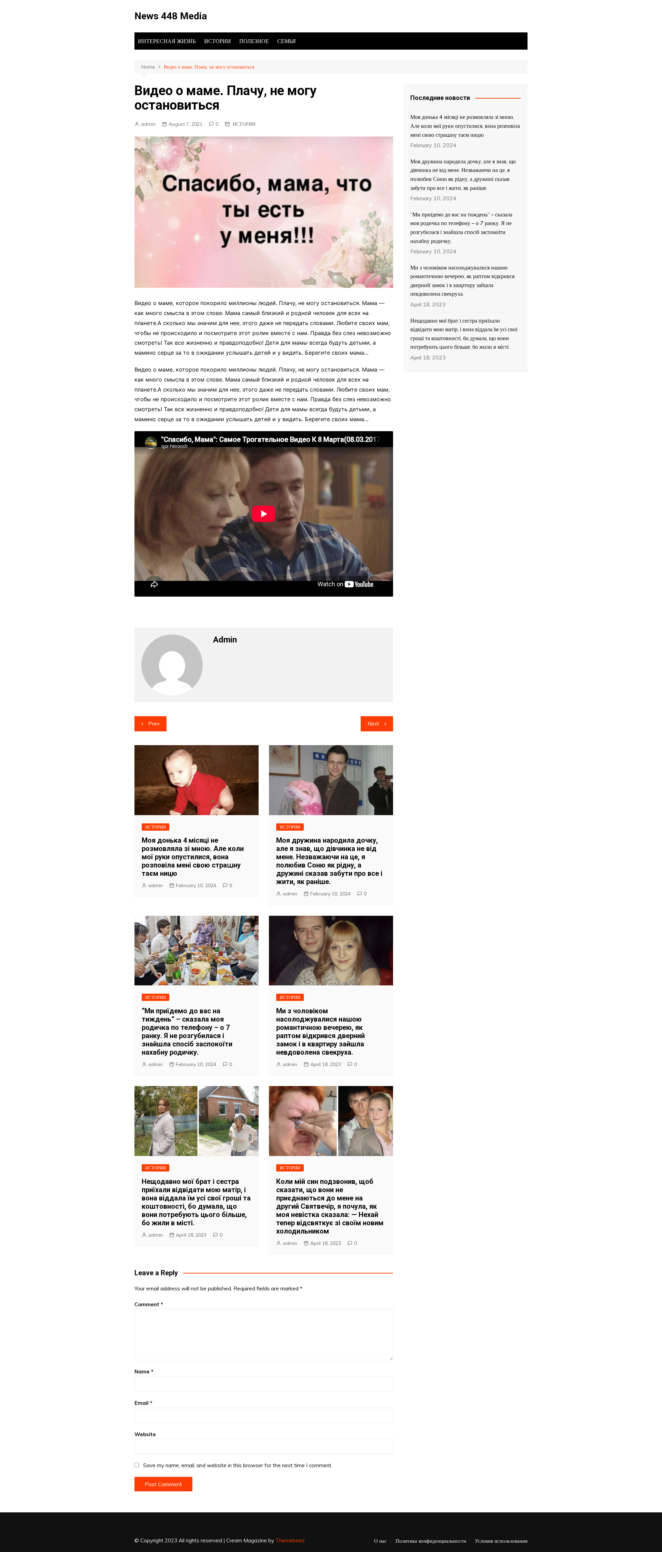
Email (143, 1403)
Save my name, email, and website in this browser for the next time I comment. (237, 1465)
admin (148, 124)
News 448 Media (170, 16)
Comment (148, 1304)
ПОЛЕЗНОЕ (254, 41)
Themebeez (290, 1540)
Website (145, 1434)
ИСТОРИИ (217, 41)
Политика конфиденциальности (430, 1541)
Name (143, 1371)
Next (373, 723)
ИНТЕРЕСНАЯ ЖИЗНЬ (167, 41)
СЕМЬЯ (286, 41)
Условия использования (501, 1541)
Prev (154, 723)
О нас (380, 1541)
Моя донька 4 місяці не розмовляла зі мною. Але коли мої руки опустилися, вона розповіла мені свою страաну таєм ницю (193, 857)
